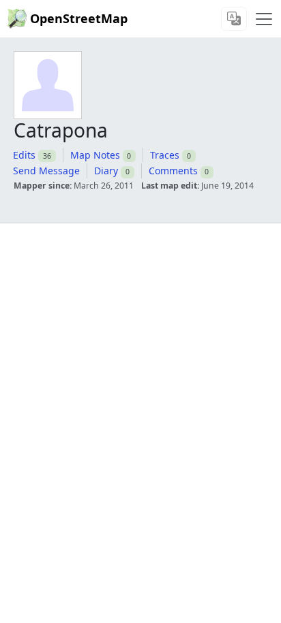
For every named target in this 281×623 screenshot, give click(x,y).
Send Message (46, 170)
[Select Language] (234, 19)
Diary (106, 170)
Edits (24, 154)
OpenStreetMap (79, 18)
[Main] (264, 19)
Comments (173, 170)
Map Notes (95, 154)
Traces (164, 154)
